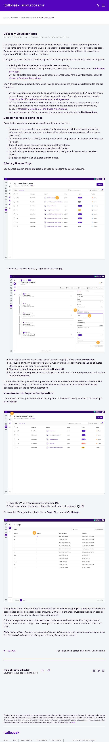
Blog (14, 740)
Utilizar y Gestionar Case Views (25, 78)
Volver (11, 651)
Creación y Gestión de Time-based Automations (42, 109)
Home (6, 740)
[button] (42, 670)
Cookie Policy (42, 740)
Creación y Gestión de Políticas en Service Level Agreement (39, 99)
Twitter (99, 671)
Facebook (94, 671)
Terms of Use (56, 740)
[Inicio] (24, 5)
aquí (73, 722)
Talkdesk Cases (47, 18)
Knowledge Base (11, 18)
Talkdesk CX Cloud (29, 18)
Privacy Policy (26, 740)
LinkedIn (103, 671)
